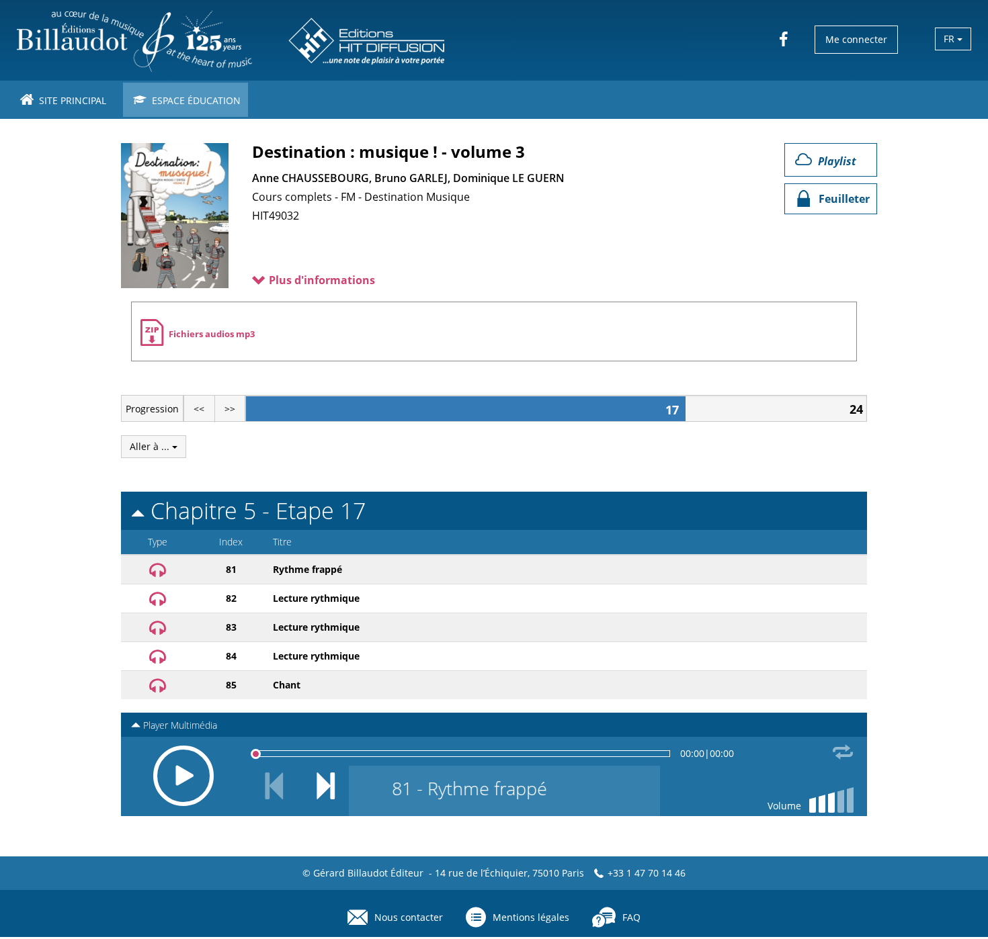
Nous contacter (408, 917)
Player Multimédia (178, 725)
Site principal (71, 100)
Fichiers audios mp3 (212, 334)
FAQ (631, 917)
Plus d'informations (320, 280)
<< (199, 408)
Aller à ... (151, 446)
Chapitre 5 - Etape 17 (255, 510)
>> (229, 408)
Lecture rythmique (316, 598)
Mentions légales (531, 917)
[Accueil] (232, 40)
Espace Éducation (195, 100)
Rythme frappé (307, 569)
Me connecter (856, 39)
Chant (286, 684)
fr (950, 38)
